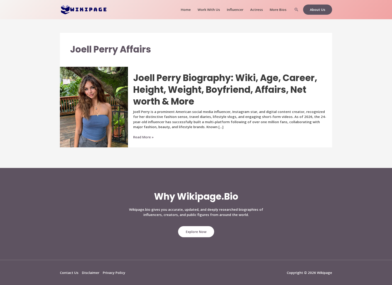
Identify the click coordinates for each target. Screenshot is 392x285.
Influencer (235, 9)
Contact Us (69, 272)
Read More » (143, 137)
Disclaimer (90, 272)
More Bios (278, 9)
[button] (296, 10)
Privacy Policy (114, 272)
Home (186, 9)
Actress (256, 9)
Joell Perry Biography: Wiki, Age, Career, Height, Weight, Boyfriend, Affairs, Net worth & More (225, 90)
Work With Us (209, 9)
